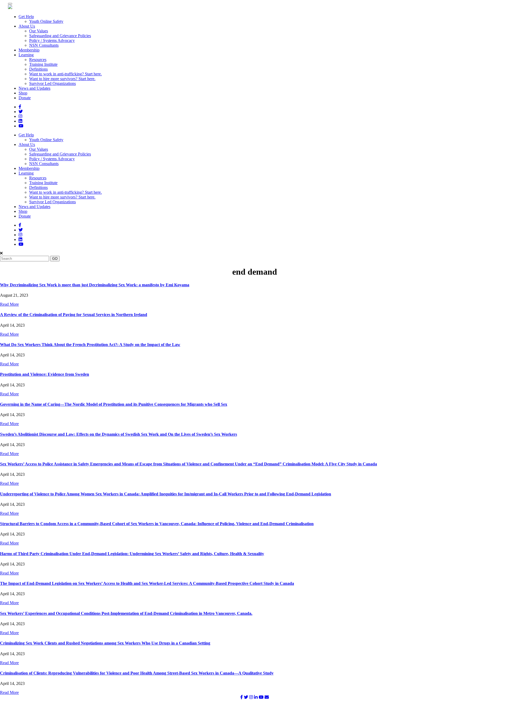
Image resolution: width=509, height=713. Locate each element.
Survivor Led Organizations (52, 83)
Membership (29, 50)
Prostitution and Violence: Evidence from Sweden (44, 374)
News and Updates (34, 88)
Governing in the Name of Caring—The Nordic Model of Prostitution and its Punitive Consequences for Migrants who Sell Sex (113, 404)
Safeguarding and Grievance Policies (60, 35)
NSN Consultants (44, 45)
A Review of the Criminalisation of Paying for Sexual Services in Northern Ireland (73, 314)
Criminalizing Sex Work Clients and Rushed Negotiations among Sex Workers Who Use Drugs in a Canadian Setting (105, 643)
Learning (26, 55)
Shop (23, 93)
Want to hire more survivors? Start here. (62, 78)
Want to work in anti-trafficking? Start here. (65, 74)
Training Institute (43, 64)
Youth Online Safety (46, 21)
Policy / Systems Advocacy (52, 40)
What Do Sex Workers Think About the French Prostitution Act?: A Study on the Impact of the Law (90, 344)
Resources (37, 59)
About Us (27, 26)
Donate (25, 98)
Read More (9, 304)
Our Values (38, 31)
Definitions (38, 69)
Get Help (26, 16)
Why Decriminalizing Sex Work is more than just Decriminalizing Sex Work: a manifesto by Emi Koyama (94, 285)
